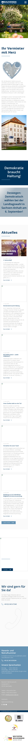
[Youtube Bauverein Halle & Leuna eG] (6, 704)
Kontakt (6, 569)
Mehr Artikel (7, 522)
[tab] (4, 35)
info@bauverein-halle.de (11, 695)
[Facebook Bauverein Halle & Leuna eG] (4, 704)
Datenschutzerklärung (7, 702)
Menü (23, 2)
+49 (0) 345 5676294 (10, 660)
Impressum (4, 699)
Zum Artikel (6, 280)
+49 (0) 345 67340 (10, 604)
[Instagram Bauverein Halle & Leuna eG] (2, 704)
